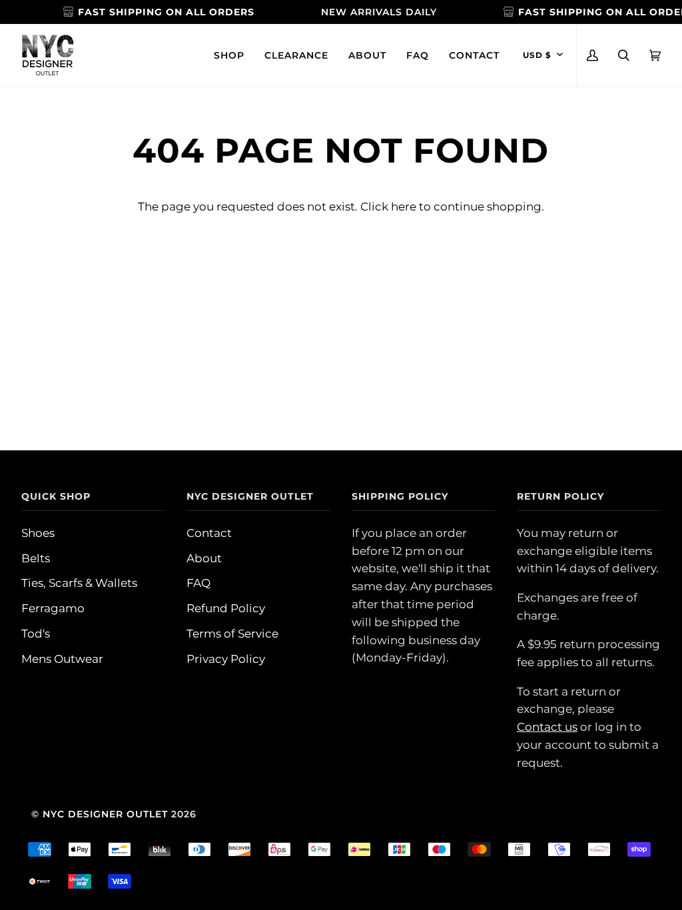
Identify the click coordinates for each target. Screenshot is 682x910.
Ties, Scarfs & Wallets (79, 583)
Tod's (35, 633)
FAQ (198, 583)
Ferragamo (53, 608)
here (403, 206)
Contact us (547, 726)
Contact (209, 533)
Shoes (38, 533)
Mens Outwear (62, 659)
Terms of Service (232, 633)
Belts (35, 558)
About (204, 558)
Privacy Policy (225, 659)
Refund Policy (225, 608)
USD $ (537, 55)
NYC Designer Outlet (105, 814)
